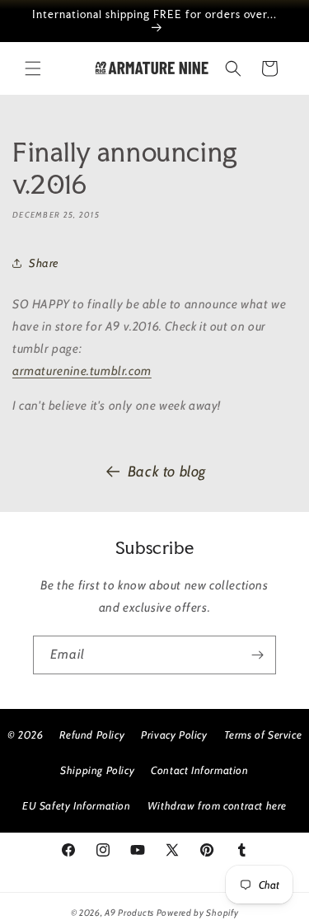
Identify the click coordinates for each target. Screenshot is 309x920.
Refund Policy (91, 734)
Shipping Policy (97, 770)
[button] (33, 68)
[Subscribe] (257, 655)
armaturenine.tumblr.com (82, 371)
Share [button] (44, 263)
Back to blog (167, 471)
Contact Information (199, 770)
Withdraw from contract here (217, 805)
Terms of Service (263, 734)
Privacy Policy (174, 734)
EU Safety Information (76, 805)
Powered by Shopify (198, 912)
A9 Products (129, 912)
